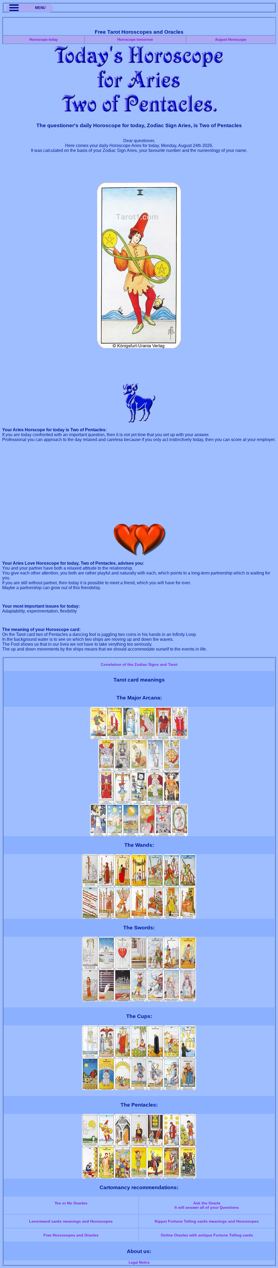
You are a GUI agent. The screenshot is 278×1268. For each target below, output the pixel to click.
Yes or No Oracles (71, 1203)
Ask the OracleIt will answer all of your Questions (207, 1205)
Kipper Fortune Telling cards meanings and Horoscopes (207, 1221)
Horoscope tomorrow (135, 40)
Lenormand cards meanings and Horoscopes (71, 1221)
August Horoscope (230, 40)
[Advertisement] (139, 170)
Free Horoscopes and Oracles (71, 1235)
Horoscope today (43, 40)
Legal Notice (139, 1262)
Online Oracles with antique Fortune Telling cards (207, 1235)
